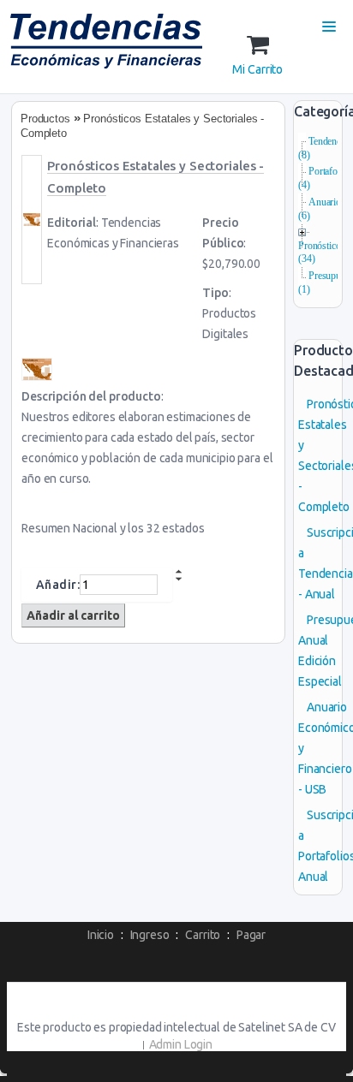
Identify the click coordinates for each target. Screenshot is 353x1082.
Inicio (100, 935)
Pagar (251, 935)
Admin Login (180, 1044)
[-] (178, 578)
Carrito (202, 935)
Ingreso (150, 935)
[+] (178, 571)
